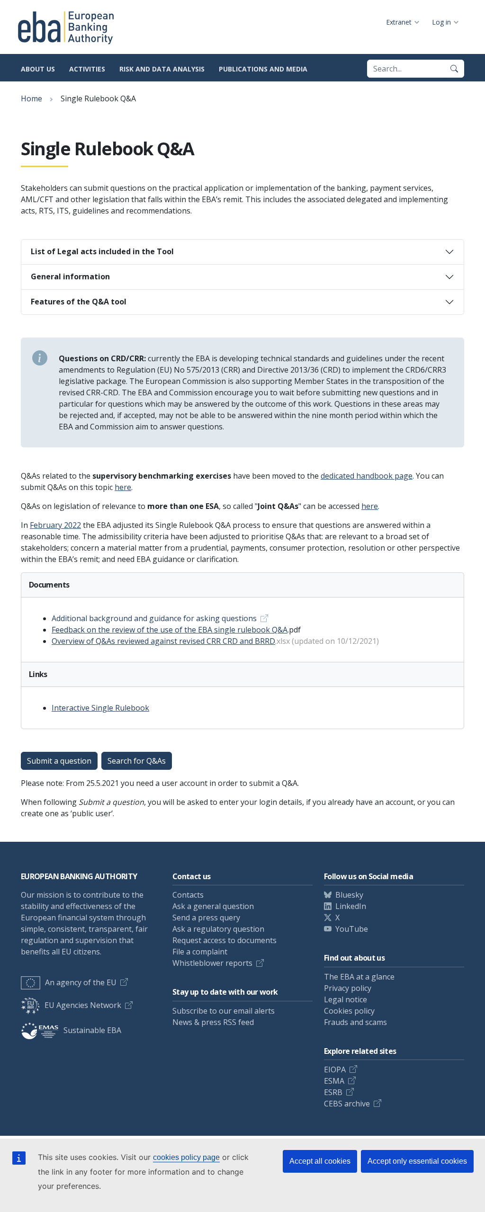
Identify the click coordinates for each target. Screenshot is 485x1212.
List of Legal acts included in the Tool (102, 251)
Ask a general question (213, 906)
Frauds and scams (355, 1022)
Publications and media (263, 68)
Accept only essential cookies (417, 1161)
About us (38, 68)
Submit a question (59, 761)
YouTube (351, 929)
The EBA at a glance (359, 976)
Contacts (188, 895)
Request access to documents (224, 940)
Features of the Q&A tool (78, 301)
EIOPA (335, 1069)
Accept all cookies (319, 1161)
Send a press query (206, 917)
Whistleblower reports (212, 963)
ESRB (333, 1092)
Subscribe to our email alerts (223, 1011)
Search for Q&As (137, 761)
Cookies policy (349, 1011)
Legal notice (345, 999)
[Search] (454, 69)
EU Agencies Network (83, 1005)
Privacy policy (347, 988)
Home (31, 98)
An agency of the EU (81, 982)
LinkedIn (350, 906)
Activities (87, 68)
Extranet (399, 22)
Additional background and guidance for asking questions (154, 618)
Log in (441, 22)
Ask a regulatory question (218, 929)
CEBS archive (347, 1103)
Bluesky (349, 895)
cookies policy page (186, 1157)
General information (70, 276)
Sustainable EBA (92, 1030)
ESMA (334, 1081)
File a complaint (199, 951)
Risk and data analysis (162, 68)
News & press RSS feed (213, 1022)
